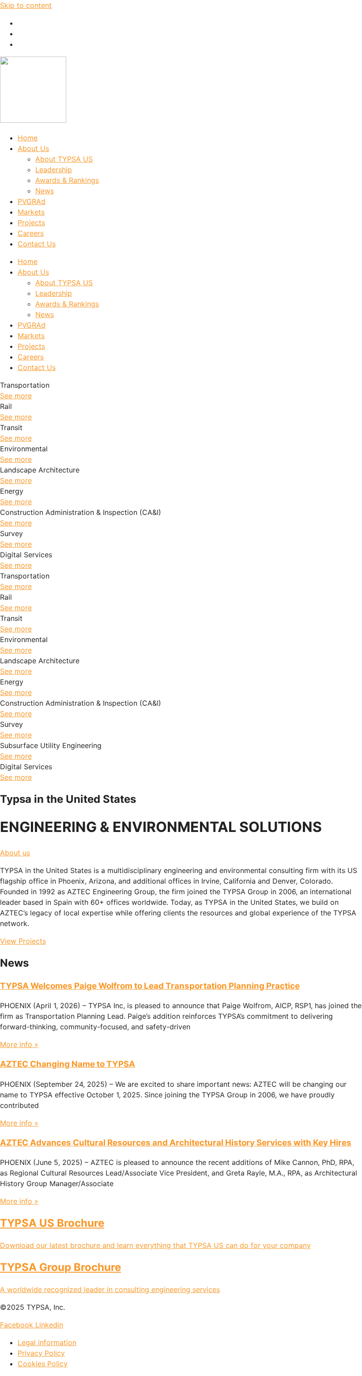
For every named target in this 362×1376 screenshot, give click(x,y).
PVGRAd (31, 201)
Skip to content (26, 5)
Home (28, 137)
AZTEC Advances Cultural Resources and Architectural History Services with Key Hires (175, 1143)
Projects (31, 222)
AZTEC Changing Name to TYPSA (67, 1064)
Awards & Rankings (67, 180)
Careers (31, 233)
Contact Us (37, 243)
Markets (31, 212)
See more (16, 395)
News (44, 190)
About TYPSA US (64, 159)
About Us (33, 148)
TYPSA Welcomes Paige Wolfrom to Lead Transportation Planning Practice (150, 986)
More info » (19, 1044)
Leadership (53, 169)
